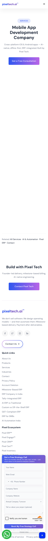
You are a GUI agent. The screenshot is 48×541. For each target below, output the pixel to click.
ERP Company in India (12, 394)
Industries (6, 372)
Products (6, 363)
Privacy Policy (8, 380)
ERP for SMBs (8, 416)
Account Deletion (10, 385)
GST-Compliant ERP (11, 411)
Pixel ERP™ (7, 433)
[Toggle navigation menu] (44, 4)
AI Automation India (11, 420)
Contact (5, 376)
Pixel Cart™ (7, 446)
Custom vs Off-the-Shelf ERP (15, 407)
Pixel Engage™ (8, 437)
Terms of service (16, 537)
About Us (6, 358)
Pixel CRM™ (7, 441)
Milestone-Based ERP (12, 389)
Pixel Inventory (9, 450)
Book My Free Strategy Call (23, 526)
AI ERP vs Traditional (11, 403)
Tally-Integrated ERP (11, 398)
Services (6, 367)
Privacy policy (33, 537)
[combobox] (8, 482)
